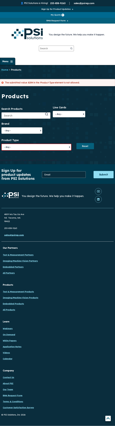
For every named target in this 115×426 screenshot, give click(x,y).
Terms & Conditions (13, 401)
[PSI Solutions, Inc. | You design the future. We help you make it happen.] (10, 196)
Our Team (8, 389)
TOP (108, 419)
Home (4, 69)
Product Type (10, 140)
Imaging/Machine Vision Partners (20, 261)
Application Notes (12, 346)
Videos (6, 352)
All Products (9, 310)
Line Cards (59, 107)
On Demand (9, 334)
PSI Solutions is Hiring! (36, 3)
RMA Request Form (56, 20)
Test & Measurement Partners (18, 255)
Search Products (11, 109)
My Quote (57, 15)
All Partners (9, 273)
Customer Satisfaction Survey (18, 407)
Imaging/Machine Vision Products (20, 297)
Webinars (8, 328)
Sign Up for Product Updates (56, 9)
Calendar (7, 359)
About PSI (8, 383)
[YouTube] (98, 194)
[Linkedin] (98, 202)
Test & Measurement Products (18, 291)
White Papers (10, 340)
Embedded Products (13, 303)
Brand (5, 123)
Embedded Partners (13, 267)
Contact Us (8, 377)
